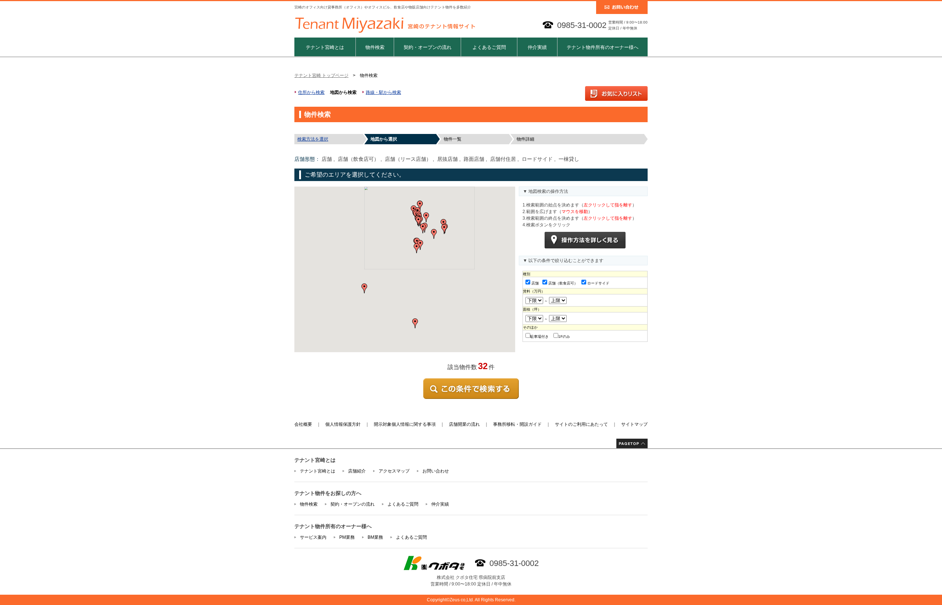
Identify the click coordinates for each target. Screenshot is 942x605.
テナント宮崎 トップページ (321, 75)
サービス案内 (313, 537)
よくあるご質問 (489, 47)
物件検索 (375, 47)
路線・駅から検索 (383, 92)
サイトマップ (634, 424)
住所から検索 (311, 92)
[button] (423, 228)
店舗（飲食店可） (563, 283)
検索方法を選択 (312, 139)
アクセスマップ (394, 471)
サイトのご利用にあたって (581, 424)
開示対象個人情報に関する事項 (405, 424)
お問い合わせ (435, 471)
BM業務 (375, 537)
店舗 (535, 283)
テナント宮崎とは (325, 47)
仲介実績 (537, 47)
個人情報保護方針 (343, 424)
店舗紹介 (357, 471)
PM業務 (347, 537)
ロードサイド (598, 283)
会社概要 (303, 424)
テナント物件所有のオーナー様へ (602, 47)
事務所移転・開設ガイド (517, 424)
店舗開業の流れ (464, 424)
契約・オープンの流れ (427, 47)
